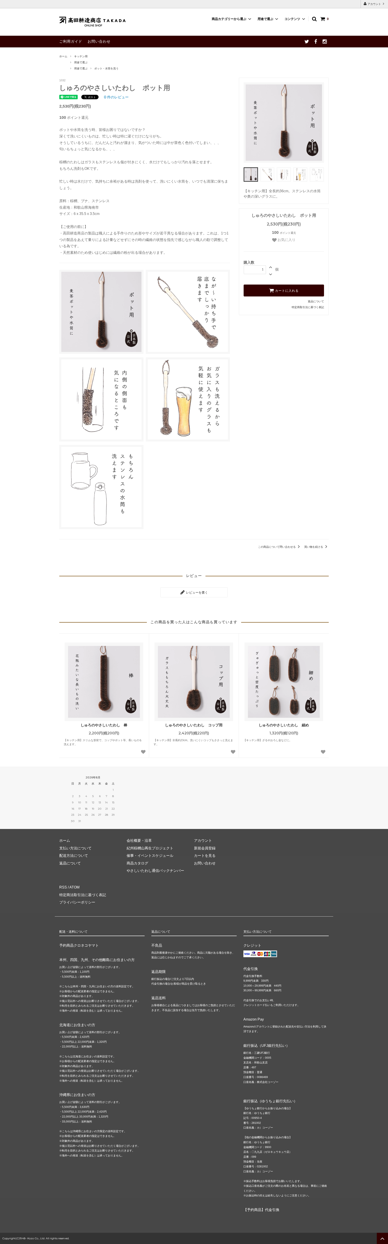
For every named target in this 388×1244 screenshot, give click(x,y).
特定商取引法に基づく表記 (308, 307)
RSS (63, 887)
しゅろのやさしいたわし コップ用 (194, 725)
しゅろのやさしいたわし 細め (284, 725)
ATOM (74, 887)
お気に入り (286, 240)
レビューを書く (196, 592)
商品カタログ (137, 863)
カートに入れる (286, 291)
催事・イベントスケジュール (150, 855)
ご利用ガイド (70, 41)
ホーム (63, 56)
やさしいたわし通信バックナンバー (155, 871)
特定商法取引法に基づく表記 (82, 895)
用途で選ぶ (265, 19)
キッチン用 (81, 56)
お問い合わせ (99, 41)
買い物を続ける (314, 546)
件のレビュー (116, 97)
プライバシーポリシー (77, 902)
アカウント (374, 4)
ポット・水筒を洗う (106, 68)
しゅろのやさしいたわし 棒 (104, 725)
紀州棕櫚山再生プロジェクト (150, 848)
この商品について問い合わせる (277, 546)
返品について (316, 301)
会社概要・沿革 (139, 840)
